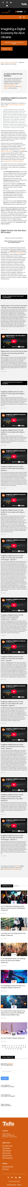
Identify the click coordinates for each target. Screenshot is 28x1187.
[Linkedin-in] (11, 2)
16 (11, 1047)
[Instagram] (7, 2)
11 (25, 1045)
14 (7, 1047)
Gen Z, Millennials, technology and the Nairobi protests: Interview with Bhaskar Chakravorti (13, 908)
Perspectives (7, 886)
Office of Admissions (7, 1157)
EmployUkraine (11, 86)
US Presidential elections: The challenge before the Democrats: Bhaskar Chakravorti (13, 960)
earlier (17, 252)
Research (7, 62)
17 (14, 1047)
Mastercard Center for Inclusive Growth (12, 869)
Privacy (19, 1184)
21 (23, 1047)
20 (20, 1047)
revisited (12, 252)
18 (16, 1047)
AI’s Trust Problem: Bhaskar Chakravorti (13, 1038)
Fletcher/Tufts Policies (7, 1166)
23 (6, 1048)
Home (2, 62)
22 (25, 1047)
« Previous (4, 1045)
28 (17, 1048)
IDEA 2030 (14, 62)
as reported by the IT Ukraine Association (13, 161)
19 (18, 1047)
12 (2, 1047)
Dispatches (10, 1064)
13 (5, 1047)
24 (8, 1048)
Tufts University (6, 1148)
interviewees (22, 252)
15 (9, 1047)
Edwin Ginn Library (7, 1155)
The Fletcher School (7, 1145)
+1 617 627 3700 (12, 1136)
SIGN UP (4, 1078)
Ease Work (10, 84)
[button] (20, 17)
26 (13, 1048)
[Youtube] (7, 5)
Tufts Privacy (5, 1169)
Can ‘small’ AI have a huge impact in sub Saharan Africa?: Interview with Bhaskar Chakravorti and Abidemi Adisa (13, 1013)
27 (15, 1048)
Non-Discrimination (11, 1184)
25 (11, 1048)
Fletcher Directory (6, 1150)
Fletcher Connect (6, 1153)
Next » (21, 1048)
